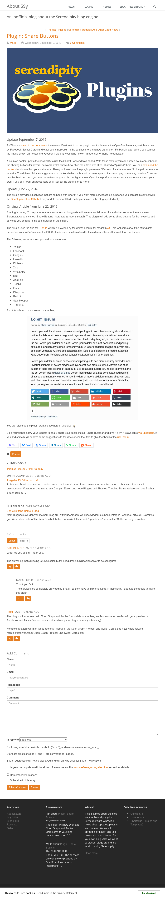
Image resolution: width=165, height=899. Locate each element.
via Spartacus (146, 433)
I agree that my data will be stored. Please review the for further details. (70, 767)
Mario (13, 43)
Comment (13, 697)
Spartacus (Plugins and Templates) (144, 822)
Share (42, 445)
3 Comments (77, 43)
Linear (12, 540)
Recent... (12, 824)
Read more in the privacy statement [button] (57, 893)
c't (108, 228)
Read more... (92, 853)
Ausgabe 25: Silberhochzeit (22, 480)
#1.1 (20, 598)
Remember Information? (24, 775)
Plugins (88, 6)
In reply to (13, 739)
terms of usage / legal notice (91, 767)
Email (10, 672)
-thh (10, 611)
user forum (123, 437)
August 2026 (14, 813)
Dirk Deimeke (15, 548)
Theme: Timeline (56, 29)
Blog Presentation (132, 6)
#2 (10, 638)
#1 (10, 566)
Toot (14, 445)
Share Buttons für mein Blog (23, 511)
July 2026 (12, 817)
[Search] (155, 7)
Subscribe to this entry (22, 780)
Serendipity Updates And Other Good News (93, 29)
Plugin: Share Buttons (33, 35)
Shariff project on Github (25, 199)
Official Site (137, 813)
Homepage (13, 685)
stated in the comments (33, 145)
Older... (11, 828)
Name (10, 659)
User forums (137, 817)
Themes (106, 6)
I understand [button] (149, 893)
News (71, 6)
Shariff (43, 228)
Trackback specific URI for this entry (25, 468)
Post (28, 445)
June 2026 (13, 821)
